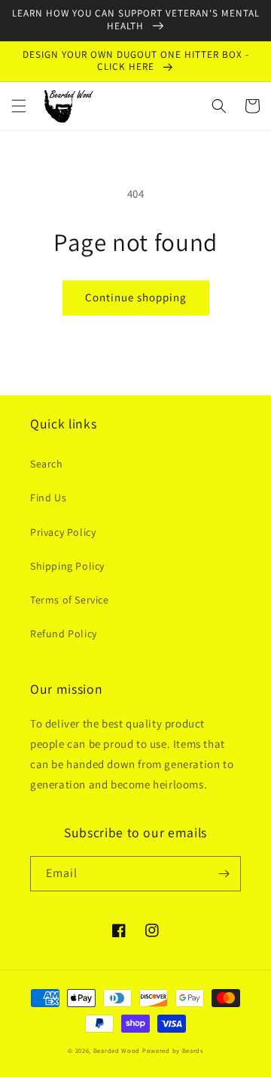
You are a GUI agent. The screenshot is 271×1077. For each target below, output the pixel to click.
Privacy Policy (63, 532)
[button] (18, 106)
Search (46, 463)
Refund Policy (63, 633)
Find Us (48, 497)
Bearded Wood (116, 1050)
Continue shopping (136, 297)
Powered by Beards (172, 1050)
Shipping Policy (67, 566)
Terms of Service (69, 600)
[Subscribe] (223, 873)
